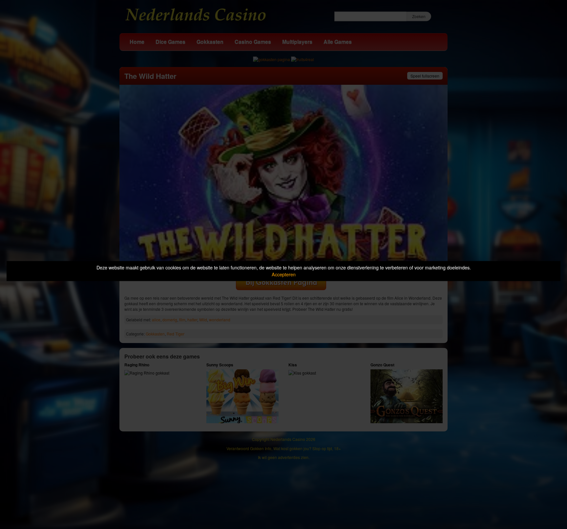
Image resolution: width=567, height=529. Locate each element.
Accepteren (284, 274)
